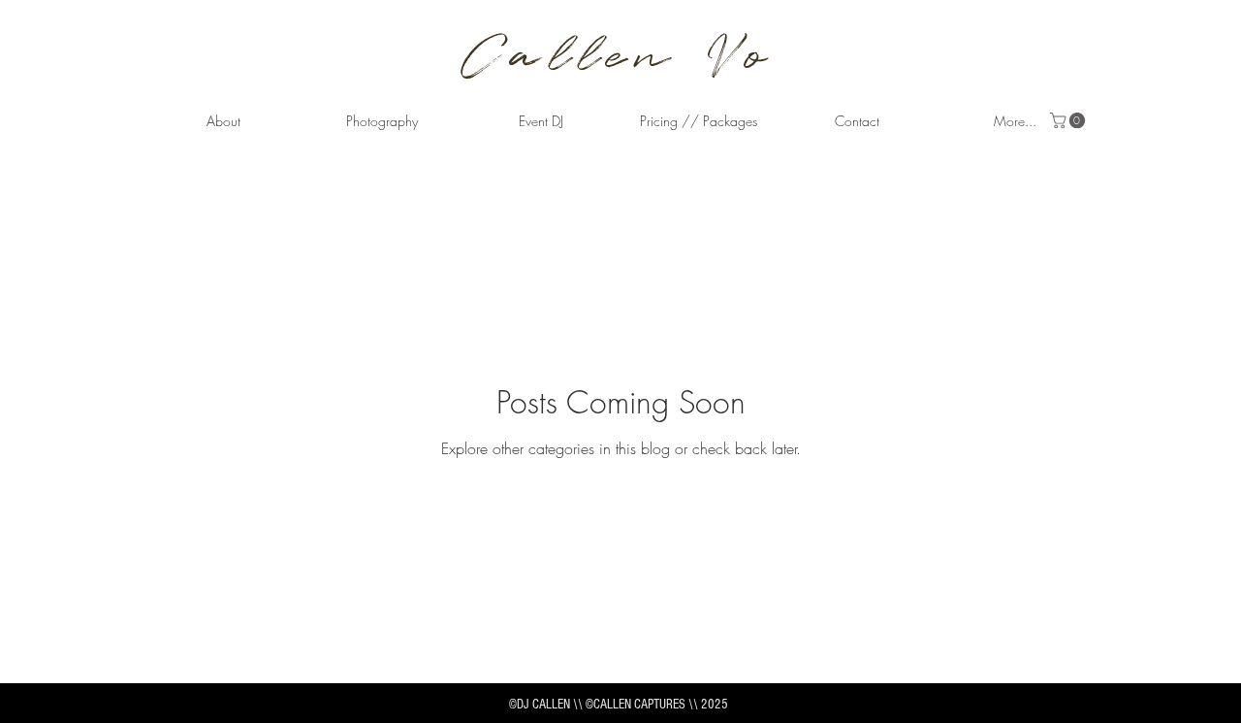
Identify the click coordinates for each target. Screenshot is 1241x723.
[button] (381, 121)
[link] (1069, 120)
